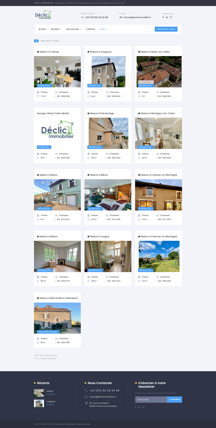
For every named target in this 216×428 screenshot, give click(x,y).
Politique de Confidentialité (65, 424)
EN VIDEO (147, 82)
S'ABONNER (174, 399)
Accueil (42, 29)
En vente (55, 29)
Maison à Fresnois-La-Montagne (159, 174)
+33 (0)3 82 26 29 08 (96, 17)
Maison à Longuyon (101, 51)
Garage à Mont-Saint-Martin (53, 113)
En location (73, 29)
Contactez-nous (166, 29)
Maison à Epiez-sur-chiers (155, 51)
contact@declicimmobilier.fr (137, 17)
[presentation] (36, 71)
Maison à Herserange (102, 113)
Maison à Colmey (49, 51)
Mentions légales (83, 424)
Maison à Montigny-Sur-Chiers (158, 113)
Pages (102, 29)
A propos (90, 29)
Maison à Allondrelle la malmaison (59, 298)
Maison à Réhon (48, 174)
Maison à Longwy (99, 236)
